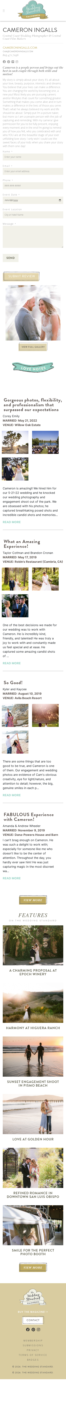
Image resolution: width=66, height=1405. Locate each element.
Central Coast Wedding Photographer (25, 36)
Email (7, 166)
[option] (33, 313)
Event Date (11, 195)
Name (7, 152)
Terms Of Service (33, 1355)
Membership (33, 1340)
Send (10, 258)
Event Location (12, 209)
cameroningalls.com (20, 48)
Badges (33, 1359)
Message (9, 224)
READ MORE (12, 522)
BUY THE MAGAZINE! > (33, 1311)
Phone (8, 180)
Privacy (33, 1350)
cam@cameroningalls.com (18, 51)
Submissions (33, 1345)
